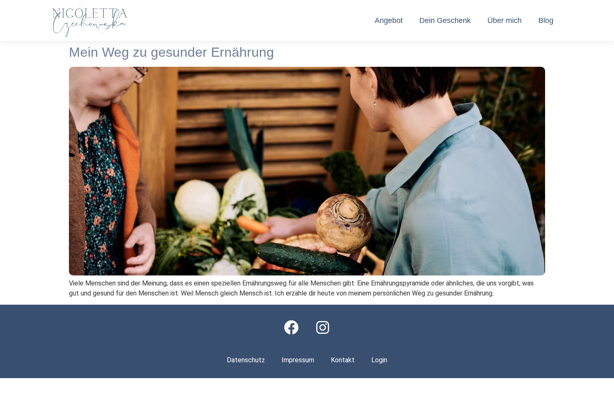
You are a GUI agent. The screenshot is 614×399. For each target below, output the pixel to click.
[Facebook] (291, 327)
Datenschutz (246, 360)
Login (379, 360)
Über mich (504, 20)
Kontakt (343, 360)
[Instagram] (322, 327)
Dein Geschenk (445, 20)
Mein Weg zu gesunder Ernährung (171, 52)
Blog (545, 20)
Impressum (298, 360)
